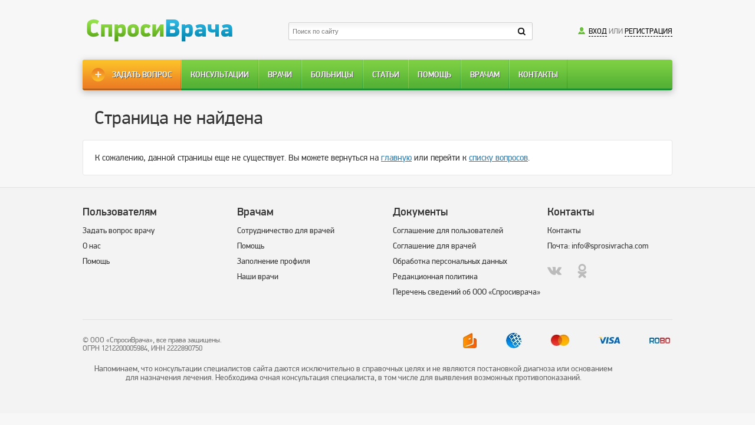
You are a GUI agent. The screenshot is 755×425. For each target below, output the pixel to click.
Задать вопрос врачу (119, 230)
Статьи (385, 75)
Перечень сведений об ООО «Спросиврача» (466, 292)
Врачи (280, 75)
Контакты (538, 75)
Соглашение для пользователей (448, 230)
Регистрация (648, 31)
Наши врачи (257, 277)
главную (396, 157)
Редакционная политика (435, 277)
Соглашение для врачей (434, 246)
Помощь (434, 75)
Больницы (332, 75)
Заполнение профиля (273, 261)
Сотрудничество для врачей (285, 230)
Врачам (485, 75)
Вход (598, 31)
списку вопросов (498, 157)
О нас (92, 246)
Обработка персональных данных (450, 261)
